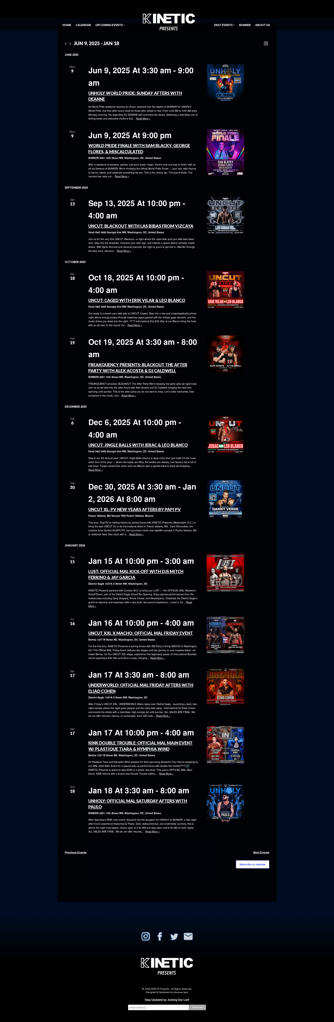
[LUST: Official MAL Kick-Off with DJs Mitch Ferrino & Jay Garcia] (238, 573)
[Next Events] (70, 43)
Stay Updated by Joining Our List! (167, 999)
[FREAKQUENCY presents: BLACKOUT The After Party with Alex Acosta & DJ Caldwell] (238, 354)
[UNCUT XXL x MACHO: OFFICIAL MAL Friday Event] (238, 635)
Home (66, 25)
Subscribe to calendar (253, 864)
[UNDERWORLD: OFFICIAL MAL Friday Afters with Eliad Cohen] (238, 687)
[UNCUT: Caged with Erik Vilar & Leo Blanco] (238, 290)
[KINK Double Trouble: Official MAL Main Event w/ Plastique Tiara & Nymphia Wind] (238, 745)
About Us (262, 25)
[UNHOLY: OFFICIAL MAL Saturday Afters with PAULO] (238, 803)
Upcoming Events (109, 25)
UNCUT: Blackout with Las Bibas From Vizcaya (140, 225)
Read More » (143, 118)
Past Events (223, 25)
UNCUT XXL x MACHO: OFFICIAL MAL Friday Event (140, 633)
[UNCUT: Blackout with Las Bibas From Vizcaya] (238, 215)
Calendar (83, 25)
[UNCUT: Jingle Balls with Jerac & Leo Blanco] (238, 434)
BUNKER (245, 25)
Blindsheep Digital (181, 992)
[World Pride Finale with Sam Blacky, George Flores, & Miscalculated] (238, 152)
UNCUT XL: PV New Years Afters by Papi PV (134, 509)
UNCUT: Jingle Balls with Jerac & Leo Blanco (138, 444)
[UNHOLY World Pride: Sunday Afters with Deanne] (238, 82)
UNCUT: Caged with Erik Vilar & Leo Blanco (136, 300)
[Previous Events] (66, 43)
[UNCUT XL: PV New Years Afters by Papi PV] (238, 499)
